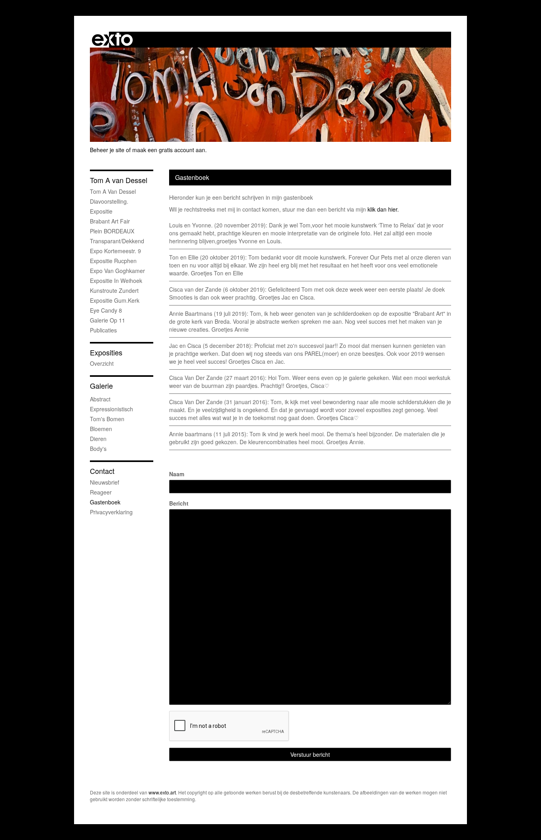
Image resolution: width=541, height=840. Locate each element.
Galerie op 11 (107, 320)
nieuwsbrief (104, 482)
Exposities (106, 352)
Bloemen (101, 429)
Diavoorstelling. (109, 201)
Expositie (101, 211)
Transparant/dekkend (117, 241)
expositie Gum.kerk (114, 300)
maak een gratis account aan (168, 150)
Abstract (100, 399)
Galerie (101, 386)
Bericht (179, 503)
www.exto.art (162, 792)
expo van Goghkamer (117, 271)
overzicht (102, 363)
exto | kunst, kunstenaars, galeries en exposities (112, 40)
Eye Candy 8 (106, 310)
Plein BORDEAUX (112, 231)
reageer (101, 492)
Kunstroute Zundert (114, 290)
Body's (98, 448)
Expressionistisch (111, 409)
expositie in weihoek (116, 280)
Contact (102, 471)
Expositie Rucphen (113, 261)
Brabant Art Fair (110, 221)
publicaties (103, 330)
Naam (176, 474)
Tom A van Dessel (118, 180)
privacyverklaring (111, 512)
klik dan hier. (383, 209)
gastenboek (105, 502)
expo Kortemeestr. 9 (115, 251)
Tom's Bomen (107, 419)
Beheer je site (107, 150)
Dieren (98, 439)
